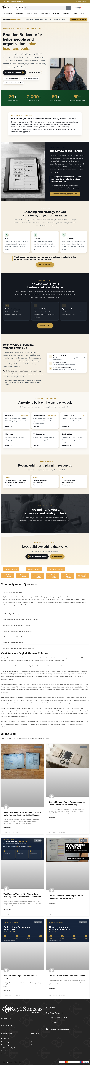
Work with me (34, 72)
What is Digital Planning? (11, 614)
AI (46, 19)
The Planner (29, 19)
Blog (63, 19)
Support (56, 13)
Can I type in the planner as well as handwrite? (18, 631)
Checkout (33, 1045)
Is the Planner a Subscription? (13, 592)
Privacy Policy (5, 1045)
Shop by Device (32, 13)
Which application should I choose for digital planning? (21, 619)
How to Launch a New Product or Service (67, 976)
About (75, 13)
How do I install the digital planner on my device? (19, 648)
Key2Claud (66, 13)
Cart (82, 13)
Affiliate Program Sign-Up (8, 1048)
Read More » (7, 827)
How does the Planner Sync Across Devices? (17, 625)
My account (34, 1039)
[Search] (68, 8)
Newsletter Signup (6, 1039)
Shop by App (19, 13)
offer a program (44, 597)
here (26, 605)
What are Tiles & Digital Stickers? (14, 642)
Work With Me (39, 19)
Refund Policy (5, 1042)
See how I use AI (45, 325)
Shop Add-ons (45, 13)
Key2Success (7, 13)
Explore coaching (45, 265)
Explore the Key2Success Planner (65, 194)
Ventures (57, 19)
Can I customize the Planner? (13, 637)
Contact (3, 1051)
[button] (45, 592)
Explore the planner (78, 19)
